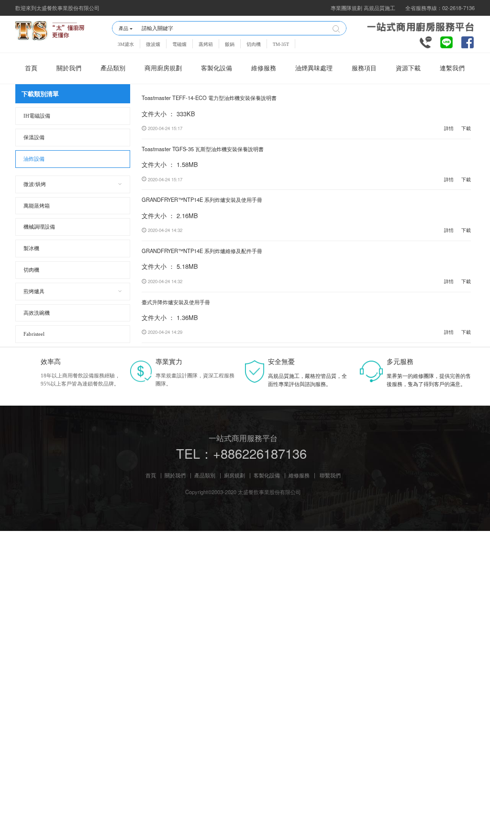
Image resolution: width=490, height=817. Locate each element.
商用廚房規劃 (163, 68)
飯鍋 (229, 44)
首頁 (31, 68)
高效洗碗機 (36, 313)
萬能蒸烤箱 (36, 206)
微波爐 (153, 44)
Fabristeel (34, 334)
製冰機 (31, 248)
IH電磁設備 (36, 116)
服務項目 (364, 68)
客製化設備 (216, 68)
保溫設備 (34, 137)
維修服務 (263, 68)
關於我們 (68, 68)
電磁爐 (179, 44)
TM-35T (281, 44)
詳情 (449, 128)
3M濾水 (126, 44)
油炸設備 (34, 159)
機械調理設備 (39, 227)
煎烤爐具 (34, 291)
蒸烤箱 (206, 44)
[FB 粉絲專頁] (467, 41)
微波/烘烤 (34, 184)
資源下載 (408, 68)
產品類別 (112, 68)
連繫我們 (452, 68)
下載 (466, 128)
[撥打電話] (426, 41)
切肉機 (253, 44)
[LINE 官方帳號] (446, 41)
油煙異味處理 (314, 68)
